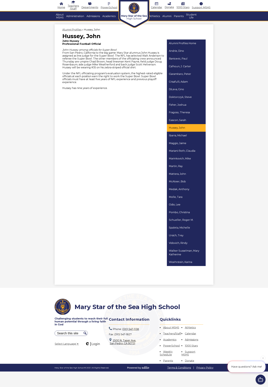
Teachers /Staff (73, 7)
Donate (169, 7)
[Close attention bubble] (263, 357)
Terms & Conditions (179, 367)
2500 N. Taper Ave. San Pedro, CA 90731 (123, 342)
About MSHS (171, 327)
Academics (169, 339)
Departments (89, 7)
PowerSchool (109, 7)
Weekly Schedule (166, 353)
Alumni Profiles (71, 29)
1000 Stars (182, 7)
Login (95, 344)
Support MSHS (201, 7)
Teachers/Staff (172, 333)
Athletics (190, 327)
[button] (60, 16)
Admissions (191, 339)
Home (61, 7)
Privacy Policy (204, 367)
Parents (168, 360)
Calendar (156, 7)
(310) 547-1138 (130, 329)
